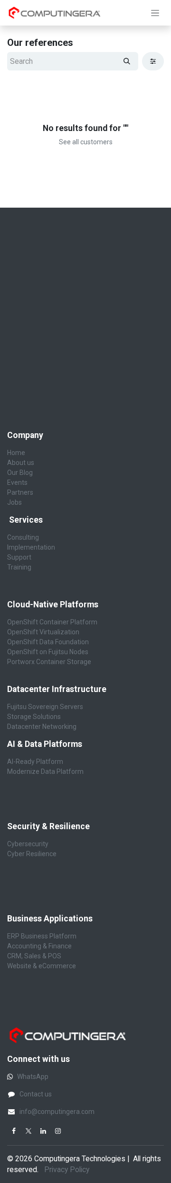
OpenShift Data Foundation (48, 642)
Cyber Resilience (32, 854)
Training (19, 567)
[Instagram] (58, 1131)
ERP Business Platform (41, 936)
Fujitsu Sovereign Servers (45, 706)
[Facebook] (13, 1131)
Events (17, 482)
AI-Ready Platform (35, 761)
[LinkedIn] (43, 1131)
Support (19, 557)
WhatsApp (32, 1076)
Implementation (31, 547)
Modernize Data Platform (45, 771)
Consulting (23, 537)
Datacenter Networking (41, 726)
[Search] (126, 61)
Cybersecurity (28, 844)
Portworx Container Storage (49, 662)
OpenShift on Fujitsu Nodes (47, 652)
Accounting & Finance (39, 946)
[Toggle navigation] (155, 13)
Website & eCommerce (41, 966)
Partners (20, 492)
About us (20, 462)
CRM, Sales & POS (34, 956)
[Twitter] (28, 1131)
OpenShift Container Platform (52, 622)
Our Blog (20, 472)
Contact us (35, 1094)
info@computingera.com (57, 1111)
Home (16, 452)
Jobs (14, 502)
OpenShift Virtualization (43, 632)
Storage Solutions (34, 716)
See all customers (86, 142)
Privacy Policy (67, 1169)
